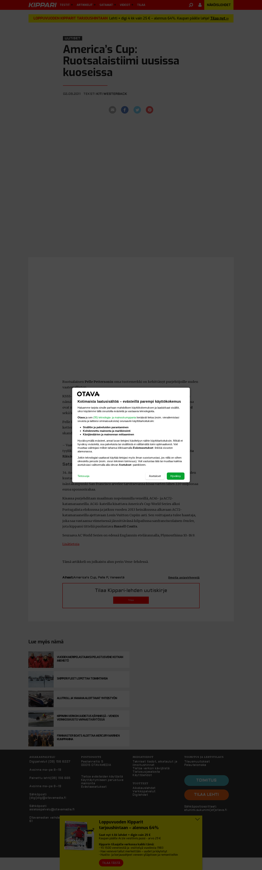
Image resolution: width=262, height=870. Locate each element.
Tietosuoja (83, 476)
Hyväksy (175, 476)
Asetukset (155, 476)
